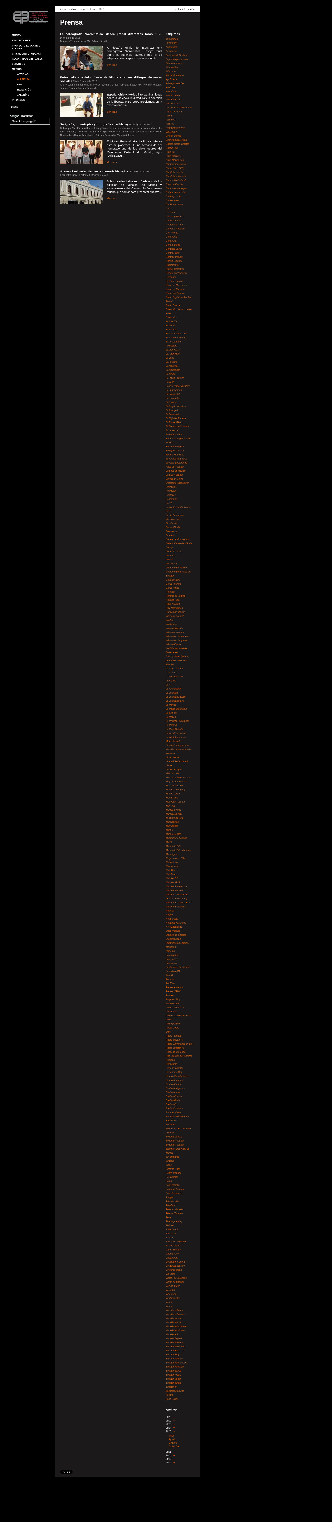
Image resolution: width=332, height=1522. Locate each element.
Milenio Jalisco (173, 834)
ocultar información (184, 9)
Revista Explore (174, 1084)
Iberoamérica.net (174, 616)
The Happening (174, 1221)
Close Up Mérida (174, 216)
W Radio (170, 1290)
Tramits (169, 1237)
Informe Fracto (173, 644)
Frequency (171, 531)
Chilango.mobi (173, 196)
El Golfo (170, 357)
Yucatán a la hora (175, 1310)
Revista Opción (174, 1096)
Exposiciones (21, 40)
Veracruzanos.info (175, 1265)
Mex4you (170, 805)
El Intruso (171, 374)
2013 (169, 1459)
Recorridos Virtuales (27, 58)
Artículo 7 (171, 119)
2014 (169, 1455)
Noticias (22, 74)
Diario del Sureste (175, 293)
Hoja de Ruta (173, 600)
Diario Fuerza (173, 305)
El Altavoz (171, 329)
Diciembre (174, 1446)
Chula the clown (174, 204)
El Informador (173, 370)
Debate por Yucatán (176, 273)
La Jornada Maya (175, 701)
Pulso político (173, 1023)
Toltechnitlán (172, 1229)
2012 (169, 1462)
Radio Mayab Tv (174, 1039)
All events (171, 71)
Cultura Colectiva (175, 269)
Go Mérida (171, 563)
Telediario (171, 1205)
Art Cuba (170, 87)
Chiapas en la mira (176, 192)
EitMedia (170, 325)
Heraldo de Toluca (175, 596)
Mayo (171, 1435)
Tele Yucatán (172, 1201)
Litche (169, 765)
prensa (81, 9)
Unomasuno (172, 1253)
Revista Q (171, 1104)
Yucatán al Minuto (175, 1330)
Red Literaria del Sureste (179, 1056)
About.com (171, 47)
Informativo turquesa (176, 640)
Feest (169, 503)
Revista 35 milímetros (177, 1076)
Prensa (25, 79)
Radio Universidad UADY (179, 1044)
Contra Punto (173, 253)
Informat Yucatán (174, 628)
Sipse (169, 1165)
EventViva (171, 491)
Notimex (170, 910)
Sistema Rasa (173, 1169)
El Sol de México (174, 422)
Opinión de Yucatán (176, 935)
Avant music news (175, 127)
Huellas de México (175, 612)
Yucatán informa (174, 1358)
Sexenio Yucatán (175, 1140)
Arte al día (171, 91)
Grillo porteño (173, 579)
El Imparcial (172, 366)
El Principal (172, 410)
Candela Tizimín (174, 172)
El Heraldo (171, 362)
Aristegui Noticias (175, 83)
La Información (173, 688)
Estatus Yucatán (174, 475)
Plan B (169, 975)
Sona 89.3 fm (173, 1185)
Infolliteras (171, 624)
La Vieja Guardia (174, 729)
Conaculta (171, 240)
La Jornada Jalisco (176, 696)
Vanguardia (172, 1257)
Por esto (170, 979)
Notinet (169, 914)
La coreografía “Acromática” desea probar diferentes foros (107, 34)
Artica (169, 115)
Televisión (24, 89)
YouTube (28, 1515)
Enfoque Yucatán (175, 450)
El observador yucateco (178, 386)
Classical (170, 212)
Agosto (172, 1439)
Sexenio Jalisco (174, 1136)
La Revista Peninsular (177, 721)
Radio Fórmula (173, 1035)
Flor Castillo (172, 523)
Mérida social (173, 793)
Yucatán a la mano (175, 1314)
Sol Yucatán (172, 1177)
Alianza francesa (174, 63)
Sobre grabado (174, 1173)
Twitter (21, 1515)
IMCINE (170, 620)
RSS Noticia (172, 1120)
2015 (169, 1452)
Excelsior (170, 495)
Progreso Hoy (173, 999)
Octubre (173, 1442)
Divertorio (171, 317)
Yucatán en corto (174, 1342)
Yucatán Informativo (176, 1362)
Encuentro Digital (175, 446)
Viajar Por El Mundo (176, 1278)
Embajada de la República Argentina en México (178, 438)
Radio (20, 84)
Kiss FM (170, 664)
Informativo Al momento (178, 636)
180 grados (172, 39)
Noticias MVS (173, 882)
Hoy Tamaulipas (174, 608)
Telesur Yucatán (174, 1213)
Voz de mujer (173, 1286)
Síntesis (170, 1161)
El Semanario (173, 414)
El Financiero (173, 353)
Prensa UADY (173, 991)
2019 (169, 1420)
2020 (169, 1417)
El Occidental (173, 394)
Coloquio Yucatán (175, 228)
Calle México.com (175, 160)
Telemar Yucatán (174, 1209)
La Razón (171, 717)
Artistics (170, 123)
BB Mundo (171, 131)
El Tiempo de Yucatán (177, 426)
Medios (17, 69)
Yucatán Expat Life (175, 1350)
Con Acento (172, 232)
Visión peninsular (175, 1282)
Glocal (169, 559)
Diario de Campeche (177, 285)
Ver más (112, 64)
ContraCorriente (174, 257)
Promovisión (172, 1003)
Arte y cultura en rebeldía (179, 107)
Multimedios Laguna (176, 838)
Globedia (170, 555)
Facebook (14, 1515)
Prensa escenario (175, 987)
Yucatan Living (173, 1370)
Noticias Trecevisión (176, 886)
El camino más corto (176, 333)
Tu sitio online (173, 1245)
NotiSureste (172, 918)
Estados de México (176, 470)
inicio (63, 9)
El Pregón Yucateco (176, 406)
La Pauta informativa (176, 709)
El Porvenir (171, 402)
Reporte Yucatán (174, 1068)
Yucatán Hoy (172, 1354)
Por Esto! (170, 983)
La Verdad (171, 725)
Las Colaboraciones (176, 737)
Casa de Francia (174, 184)
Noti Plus (170, 870)
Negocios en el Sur (176, 858)
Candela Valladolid (176, 176)
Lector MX (92, 9)
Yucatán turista (173, 1383)
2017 (169, 1427)
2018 (169, 1424)
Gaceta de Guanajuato (177, 539)
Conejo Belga (173, 244)
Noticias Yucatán (174, 890)
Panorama (171, 963)
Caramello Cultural (176, 180)
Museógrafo (172, 854)
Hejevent (170, 592)
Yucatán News (173, 1374)
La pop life (171, 713)
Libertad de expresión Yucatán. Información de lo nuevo (178, 749)
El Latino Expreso (175, 378)
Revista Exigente (174, 1080)
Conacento (171, 236)
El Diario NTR (173, 349)
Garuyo (169, 547)
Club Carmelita (174, 220)
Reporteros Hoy (174, 1072)
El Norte (170, 382)
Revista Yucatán (174, 1108)
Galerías (23, 95)
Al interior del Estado (177, 55)
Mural (169, 842)
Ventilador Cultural (175, 1261)
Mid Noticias (172, 822)
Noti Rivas (171, 874)
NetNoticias (172, 862)
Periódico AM (173, 971)
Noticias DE (172, 878)
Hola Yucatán (173, 604)
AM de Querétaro (175, 75)
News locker (172, 866)
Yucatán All (172, 1334)
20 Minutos (171, 43)
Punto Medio (172, 1027)
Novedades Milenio (176, 922)
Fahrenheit (171, 499)
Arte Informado (173, 99)
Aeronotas (171, 51)
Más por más (172, 773)
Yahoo (169, 1302)
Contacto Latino (174, 249)
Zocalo (169, 1395)
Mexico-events (173, 809)
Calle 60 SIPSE (174, 156)
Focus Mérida (173, 527)
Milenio (169, 830)
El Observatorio (174, 390)
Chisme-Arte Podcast (27, 53)
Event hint (171, 487)
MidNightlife (172, 826)
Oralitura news (173, 939)
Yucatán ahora (173, 1322)
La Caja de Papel (175, 668)
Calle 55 (170, 152)
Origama (170, 951)
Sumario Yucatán (175, 1189)
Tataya (169, 1197)
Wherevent (171, 1294)
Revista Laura (173, 1092)
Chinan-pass (172, 200)
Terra (168, 1217)
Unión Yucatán (173, 1249)
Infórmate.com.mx (175, 632)
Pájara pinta (172, 955)
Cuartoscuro (172, 265)
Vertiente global (174, 1270)
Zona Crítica (172, 1399)
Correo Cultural (174, 261)
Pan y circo (171, 959)
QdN (168, 1031)
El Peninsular (173, 398)
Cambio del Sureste (176, 164)
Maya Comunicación (176, 781)
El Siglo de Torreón (176, 418)
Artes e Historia (174, 111)
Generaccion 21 (174, 551)
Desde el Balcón (174, 281)
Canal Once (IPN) (175, 168)
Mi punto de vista (174, 818)
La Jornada (172, 692)
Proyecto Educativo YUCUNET (26, 47)
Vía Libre (170, 1274)
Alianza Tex (172, 67)
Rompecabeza (173, 1112)
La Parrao (171, 705)
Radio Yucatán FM (175, 1048)
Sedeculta (171, 1124)
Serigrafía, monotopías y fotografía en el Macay (94, 124)
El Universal (172, 430)
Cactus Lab (172, 148)
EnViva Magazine (175, 454)
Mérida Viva (172, 797)
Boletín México (173, 136)
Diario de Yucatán (175, 289)
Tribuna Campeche (176, 1241)
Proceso (170, 995)
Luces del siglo (174, 769)
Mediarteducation (175, 785)
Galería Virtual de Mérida (179, 543)
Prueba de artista (175, 1007)
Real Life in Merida (176, 1052)
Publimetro (171, 1011)
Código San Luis (174, 224)
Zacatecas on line (175, 1391)
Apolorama (171, 79)
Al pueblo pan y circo (177, 59)
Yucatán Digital (174, 1338)
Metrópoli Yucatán (175, 801)
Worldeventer (173, 1298)
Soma (169, 1181)
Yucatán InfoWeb (175, 1366)
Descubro (171, 277)
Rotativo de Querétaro (177, 1116)
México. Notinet (174, 814)
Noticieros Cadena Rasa (179, 902)
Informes (18, 100)
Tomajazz (171, 1233)
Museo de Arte (173, 846)
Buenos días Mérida (176, 140)
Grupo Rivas (172, 588)
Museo (16, 35)
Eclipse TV (171, 321)
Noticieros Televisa (176, 906)
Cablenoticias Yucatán (177, 144)
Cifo (168, 208)
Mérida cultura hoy (175, 789)
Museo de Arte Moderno (178, 850)
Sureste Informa (174, 1193)
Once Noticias (173, 931)
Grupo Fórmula (174, 583)
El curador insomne (176, 337)
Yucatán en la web (175, 1346)
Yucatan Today (173, 1378)
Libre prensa (172, 757)
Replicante (171, 1064)
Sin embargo (172, 1157)
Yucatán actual (173, 1318)
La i (168, 684)
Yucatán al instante (176, 1326)
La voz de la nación (176, 733)
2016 (101, 9)
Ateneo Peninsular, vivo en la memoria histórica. (94, 171)
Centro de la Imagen (176, 188)
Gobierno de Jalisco (176, 567)
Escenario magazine (176, 458)
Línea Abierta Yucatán (177, 761)
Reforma (170, 1060)
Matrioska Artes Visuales (179, 777)
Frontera (170, 535)
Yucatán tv (171, 1387)
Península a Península (177, 967)
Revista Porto (173, 1100)
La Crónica (171, 672)
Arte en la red (173, 95)
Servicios (18, 64)
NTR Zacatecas (174, 926)
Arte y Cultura (173, 103)
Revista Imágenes (175, 1088)
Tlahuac (170, 1225)
